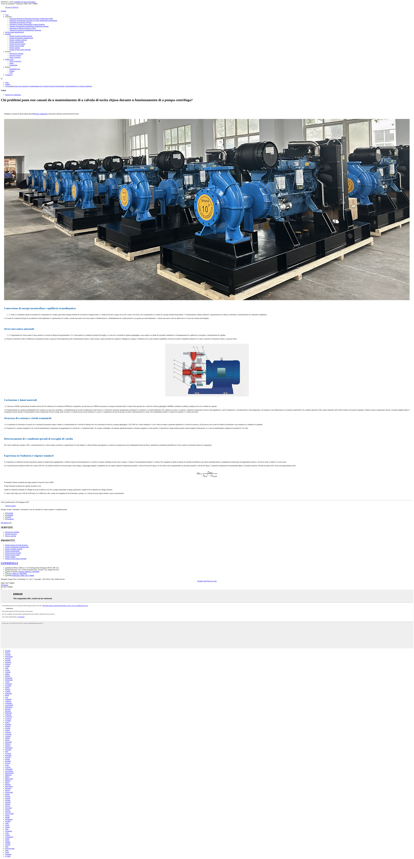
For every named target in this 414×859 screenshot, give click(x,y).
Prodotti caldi (201, 581)
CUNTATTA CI (9, 563)
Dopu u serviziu (14, 57)
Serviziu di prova (15, 55)
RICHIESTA (5, 523)
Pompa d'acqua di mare (17, 44)
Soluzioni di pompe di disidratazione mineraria (25, 30)
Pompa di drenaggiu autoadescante (21, 38)
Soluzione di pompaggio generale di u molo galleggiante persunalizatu (33, 20)
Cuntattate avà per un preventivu (24, 2)
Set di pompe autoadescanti (14, 32)
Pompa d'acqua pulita (16, 46)
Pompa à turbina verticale (18, 40)
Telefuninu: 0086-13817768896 (23, 575)
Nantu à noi (9, 59)
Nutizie (11, 71)
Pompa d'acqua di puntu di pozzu (20, 36)
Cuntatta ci (9, 75)
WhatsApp (4, 585)
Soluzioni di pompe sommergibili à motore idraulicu (27, 24)
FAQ (11, 73)
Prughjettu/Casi (14, 69)
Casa (7, 15)
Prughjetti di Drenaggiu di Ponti (20, 22)
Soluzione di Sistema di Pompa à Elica (22, 28)
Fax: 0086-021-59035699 (18, 573)
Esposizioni (13, 65)
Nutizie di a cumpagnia (13, 95)
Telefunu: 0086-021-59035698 (28, 572)
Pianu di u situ (212, 581)
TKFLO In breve (15, 61)
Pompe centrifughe (40, 114)
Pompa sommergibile (16, 42)
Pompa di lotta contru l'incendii (20, 50)
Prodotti (8, 34)
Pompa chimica (14, 48)
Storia (11, 63)
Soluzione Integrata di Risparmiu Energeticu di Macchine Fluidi (31, 18)
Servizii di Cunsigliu (16, 53)
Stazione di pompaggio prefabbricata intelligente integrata (29, 26)
